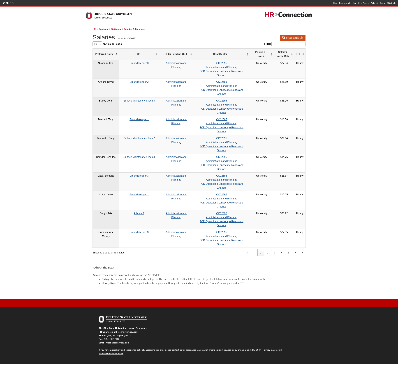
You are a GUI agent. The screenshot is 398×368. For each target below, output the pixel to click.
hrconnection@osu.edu (117, 342)
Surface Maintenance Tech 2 (139, 138)
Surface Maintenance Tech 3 (139, 100)
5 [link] (288, 252)
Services (103, 29)
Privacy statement (271, 350)
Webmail (374, 3)
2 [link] (267, 252)
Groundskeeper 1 (139, 119)
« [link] (247, 252)
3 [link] (274, 252)
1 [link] (260, 252)
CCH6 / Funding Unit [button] (175, 54)
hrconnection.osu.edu (127, 332)
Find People (363, 3)
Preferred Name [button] (104, 54)
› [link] (295, 252)
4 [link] (281, 252)
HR (94, 29)
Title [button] (137, 54)
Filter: (267, 44)
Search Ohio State (388, 3)
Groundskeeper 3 (139, 63)
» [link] (302, 252)
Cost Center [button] (220, 54)
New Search (294, 37)
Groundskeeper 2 (139, 82)
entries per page (112, 44)
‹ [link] (254, 252)
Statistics (116, 29)
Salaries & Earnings (134, 29)
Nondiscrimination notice (111, 353)
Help (335, 3)
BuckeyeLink (344, 3)
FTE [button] (298, 54)
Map (354, 3)
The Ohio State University (9, 3)
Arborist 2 (139, 213)
